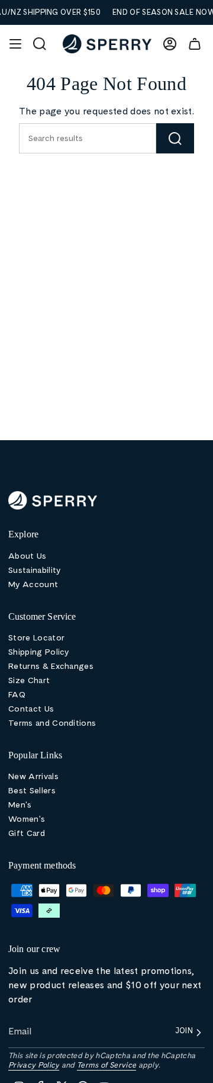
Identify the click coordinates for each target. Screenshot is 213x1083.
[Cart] (194, 43)
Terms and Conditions (52, 723)
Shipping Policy (38, 651)
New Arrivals (33, 776)
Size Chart (29, 680)
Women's (26, 819)
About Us (27, 555)
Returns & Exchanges (50, 666)
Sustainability (34, 570)
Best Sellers (32, 790)
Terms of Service (106, 1064)
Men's (20, 804)
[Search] (175, 138)
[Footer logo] (52, 500)
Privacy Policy (33, 1064)
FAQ (16, 694)
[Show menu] (15, 43)
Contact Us (31, 708)
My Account (33, 584)
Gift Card (26, 833)
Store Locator (36, 637)
